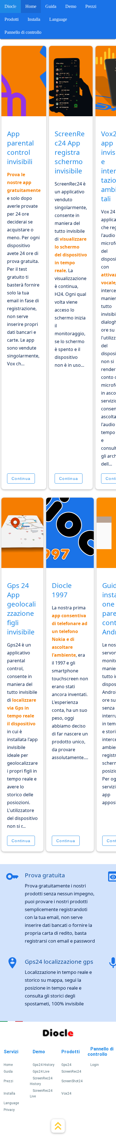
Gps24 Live (41, 1072)
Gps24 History (43, 1065)
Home (30, 6)
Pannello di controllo (23, 32)
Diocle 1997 (62, 590)
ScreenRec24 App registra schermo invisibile (70, 152)
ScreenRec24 (71, 1072)
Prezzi (90, 6)
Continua (21, 478)
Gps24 (66, 1065)
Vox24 (66, 1093)
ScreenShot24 (71, 1081)
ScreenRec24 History (41, 1081)
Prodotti (12, 19)
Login (94, 1065)
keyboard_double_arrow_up (58, 1126)
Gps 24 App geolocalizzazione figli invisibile (21, 608)
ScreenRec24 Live (41, 1093)
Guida (50, 6)
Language (58, 19)
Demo (70, 6)
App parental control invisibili (20, 147)
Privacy (9, 1110)
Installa (34, 19)
